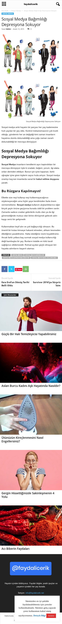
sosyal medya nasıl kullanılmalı (44, 258)
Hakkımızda (9, 616)
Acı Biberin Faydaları (15, 549)
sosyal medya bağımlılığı (34, 255)
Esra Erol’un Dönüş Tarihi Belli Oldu (15, 284)
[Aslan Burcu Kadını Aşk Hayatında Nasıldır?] (31, 363)
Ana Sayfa (5, 11)
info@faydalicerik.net (35, 593)
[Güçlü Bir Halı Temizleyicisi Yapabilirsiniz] (31, 311)
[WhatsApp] (26, 269)
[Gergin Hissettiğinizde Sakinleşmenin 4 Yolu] (31, 470)
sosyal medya (17, 255)
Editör (8, 29)
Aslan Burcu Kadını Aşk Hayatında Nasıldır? (31, 386)
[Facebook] (5, 269)
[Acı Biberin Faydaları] (31, 525)
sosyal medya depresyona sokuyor (16, 258)
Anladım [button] (51, 616)
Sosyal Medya (16, 11)
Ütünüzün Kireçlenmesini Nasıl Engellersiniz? (22, 439)
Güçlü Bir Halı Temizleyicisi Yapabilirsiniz (29, 334)
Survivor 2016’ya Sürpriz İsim (46, 284)
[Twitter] (11, 269)
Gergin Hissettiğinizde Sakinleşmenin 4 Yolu (28, 495)
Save (20, 269)
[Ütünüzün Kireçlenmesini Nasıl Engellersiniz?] (31, 414)
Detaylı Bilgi (39, 615)
